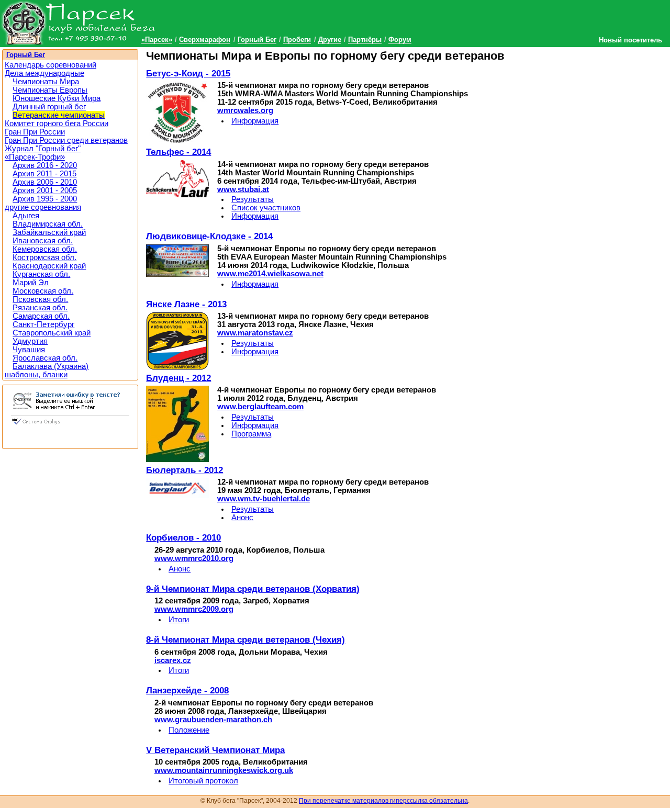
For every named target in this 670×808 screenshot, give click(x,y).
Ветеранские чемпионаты (59, 115)
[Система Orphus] (70, 425)
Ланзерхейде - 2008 (187, 690)
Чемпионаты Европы (50, 90)
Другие (329, 39)
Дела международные (44, 73)
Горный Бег (257, 39)
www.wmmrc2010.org (193, 558)
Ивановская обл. (43, 241)
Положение (189, 730)
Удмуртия (30, 341)
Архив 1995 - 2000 (45, 199)
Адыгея (26, 215)
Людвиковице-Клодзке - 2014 (209, 236)
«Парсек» (156, 39)
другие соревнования (43, 207)
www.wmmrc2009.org (193, 609)
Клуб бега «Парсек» (78, 22)
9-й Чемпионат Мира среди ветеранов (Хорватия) (253, 588)
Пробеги (297, 39)
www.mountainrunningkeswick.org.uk (223, 770)
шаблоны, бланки (36, 375)
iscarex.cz (172, 660)
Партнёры (365, 39)
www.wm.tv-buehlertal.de (263, 499)
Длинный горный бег (49, 107)
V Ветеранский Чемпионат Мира (215, 750)
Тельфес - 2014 (178, 152)
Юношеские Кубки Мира (56, 98)
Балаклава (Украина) (50, 366)
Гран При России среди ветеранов (66, 140)
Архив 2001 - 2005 (45, 190)
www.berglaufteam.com (260, 406)
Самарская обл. (41, 316)
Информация (254, 121)
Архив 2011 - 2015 (44, 174)
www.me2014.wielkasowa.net (270, 274)
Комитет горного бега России (56, 123)
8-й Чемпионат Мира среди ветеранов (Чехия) (245, 639)
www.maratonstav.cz (255, 333)
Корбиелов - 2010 (183, 537)
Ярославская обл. (45, 358)
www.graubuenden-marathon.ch (213, 719)
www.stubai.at (243, 189)
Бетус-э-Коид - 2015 (188, 73)
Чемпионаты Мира (46, 81)
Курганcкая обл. (41, 274)
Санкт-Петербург (43, 324)
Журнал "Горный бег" (43, 148)
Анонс (242, 517)
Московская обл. (43, 291)
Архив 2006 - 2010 (45, 182)
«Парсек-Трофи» (35, 157)
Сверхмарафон (204, 39)
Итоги (179, 619)
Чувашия (29, 349)
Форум (399, 39)
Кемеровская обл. (45, 249)
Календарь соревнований (50, 65)
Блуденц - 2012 (178, 378)
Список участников (265, 208)
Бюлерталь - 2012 (184, 470)
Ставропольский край (52, 333)
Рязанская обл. (40, 308)
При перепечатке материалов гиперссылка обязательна (383, 800)
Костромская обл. (44, 257)
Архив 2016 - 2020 (45, 165)
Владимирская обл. (48, 224)
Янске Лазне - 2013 (186, 304)
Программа (251, 434)
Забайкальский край (49, 232)
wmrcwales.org (245, 110)
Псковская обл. (40, 299)
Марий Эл (31, 282)
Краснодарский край (49, 266)
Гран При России (35, 132)
